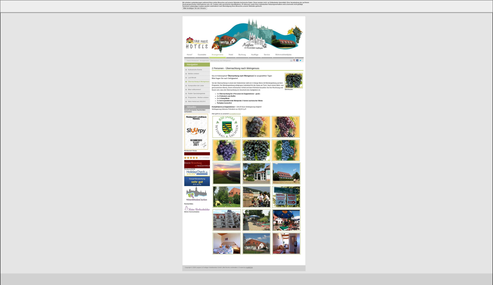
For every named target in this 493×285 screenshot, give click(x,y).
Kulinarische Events (195, 70)
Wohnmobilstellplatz (283, 55)
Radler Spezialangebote (196, 93)
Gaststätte (202, 55)
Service (267, 55)
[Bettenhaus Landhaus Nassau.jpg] (256, 243)
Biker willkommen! (194, 89)
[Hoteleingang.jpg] (256, 173)
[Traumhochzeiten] (197, 208)
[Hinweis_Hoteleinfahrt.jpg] (286, 197)
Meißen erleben (193, 74)
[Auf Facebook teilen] (297, 60)
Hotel (231, 55)
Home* (189, 55)
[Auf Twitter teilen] (300, 60)
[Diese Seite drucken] (291, 60)
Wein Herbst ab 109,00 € (196, 101)
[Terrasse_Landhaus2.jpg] (256, 220)
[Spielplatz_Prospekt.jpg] (227, 197)
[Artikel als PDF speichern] (294, 60)
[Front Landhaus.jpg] (286, 173)
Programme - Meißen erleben (198, 97)
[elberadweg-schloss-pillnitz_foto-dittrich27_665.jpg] (256, 197)
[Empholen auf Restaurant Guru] (196, 132)
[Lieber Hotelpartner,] (197, 178)
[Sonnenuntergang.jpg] (227, 173)
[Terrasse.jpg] (286, 220)
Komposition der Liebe (196, 85)
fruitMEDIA (249, 267)
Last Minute (192, 78)
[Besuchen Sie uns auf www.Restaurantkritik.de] (197, 160)
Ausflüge (254, 55)
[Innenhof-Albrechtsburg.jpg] (227, 220)
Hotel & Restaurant (193, 60)
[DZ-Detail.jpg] (227, 243)
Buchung (242, 55)
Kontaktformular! (235, 114)
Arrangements (217, 55)
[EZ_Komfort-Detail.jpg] (286, 243)
